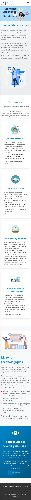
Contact (26, 486)
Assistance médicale (15, 486)
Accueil (4, 486)
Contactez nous (15, 473)
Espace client (15, 491)
